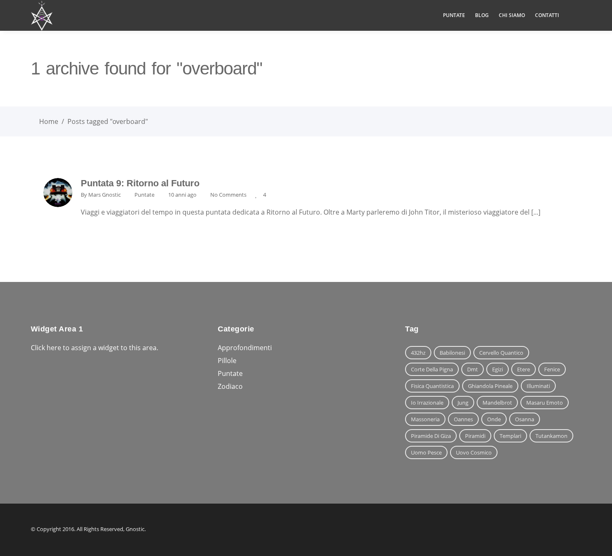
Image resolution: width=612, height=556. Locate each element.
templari (510, 436)
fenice (552, 369)
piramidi (475, 436)
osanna (524, 419)
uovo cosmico (474, 452)
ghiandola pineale (490, 386)
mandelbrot (497, 402)
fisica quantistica (432, 386)
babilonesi (452, 352)
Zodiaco (230, 386)
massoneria (425, 419)
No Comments (228, 194)
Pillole (227, 360)
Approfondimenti (245, 347)
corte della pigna (432, 369)
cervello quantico (501, 352)
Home (48, 121)
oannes (463, 419)
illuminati (538, 386)
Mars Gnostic (104, 194)
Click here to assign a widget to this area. (94, 347)
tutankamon (551, 436)
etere (523, 369)
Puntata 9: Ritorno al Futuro (140, 183)
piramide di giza (431, 436)
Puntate (144, 194)
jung (463, 402)
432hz (418, 352)
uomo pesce (426, 452)
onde (494, 419)
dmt (472, 369)
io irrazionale (427, 402)
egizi (497, 369)
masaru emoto (544, 402)
